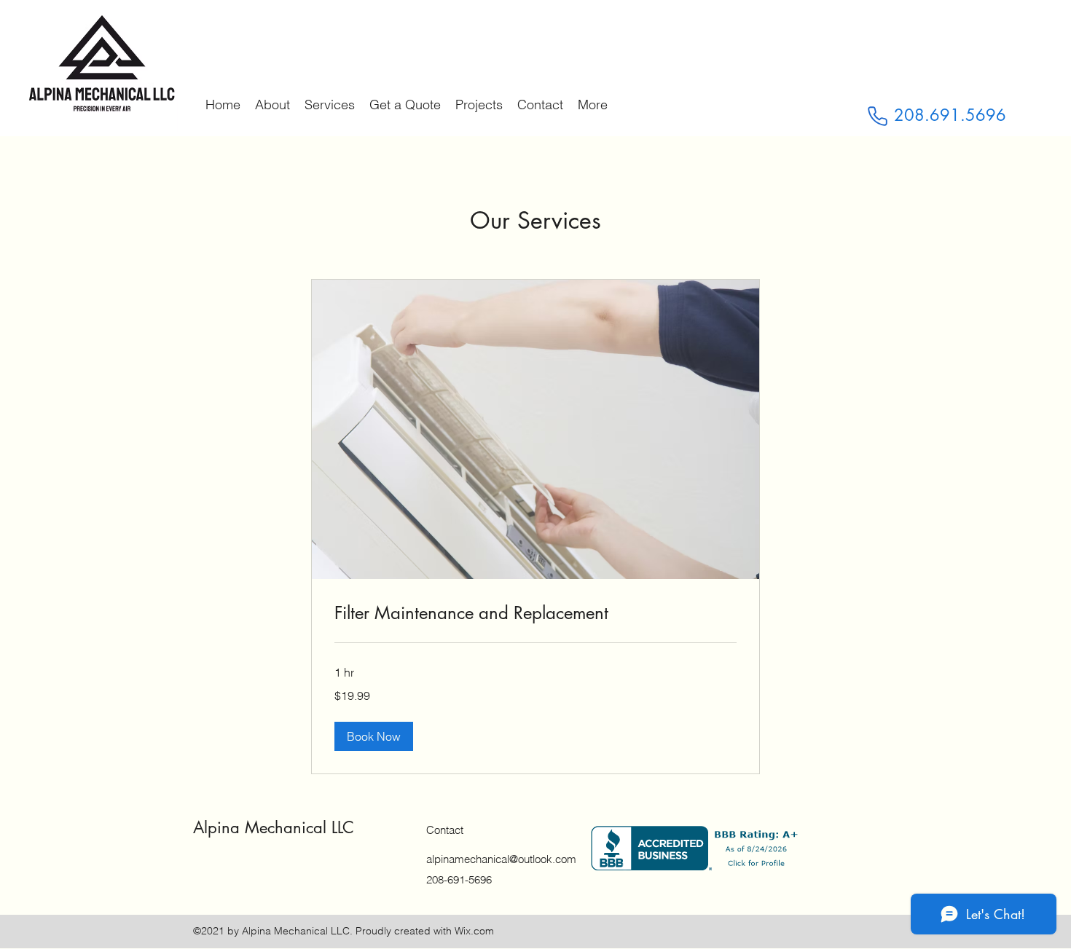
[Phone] (877, 115)
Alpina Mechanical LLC (273, 827)
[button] (373, 736)
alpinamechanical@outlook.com (501, 859)
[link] (535, 613)
